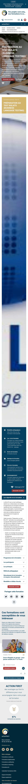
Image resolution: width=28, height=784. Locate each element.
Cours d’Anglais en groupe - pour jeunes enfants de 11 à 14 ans (13, 658)
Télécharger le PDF (21, 79)
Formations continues (7, 757)
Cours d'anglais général (12, 29)
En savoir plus (18, 6)
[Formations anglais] (23, 668)
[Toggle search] (21, 24)
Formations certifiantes (8, 762)
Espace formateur (6, 774)
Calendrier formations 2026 (9, 771)
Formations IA (5, 767)
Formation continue (11, 27)
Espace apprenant (6, 777)
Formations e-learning (7, 764)
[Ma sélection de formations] (25, 20)
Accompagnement (6, 783)
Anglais (3, 29)
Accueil (3, 27)
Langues (18, 27)
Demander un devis (8, 79)
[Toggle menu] (24, 24)
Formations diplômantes (8, 759)
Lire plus (7, 75)
